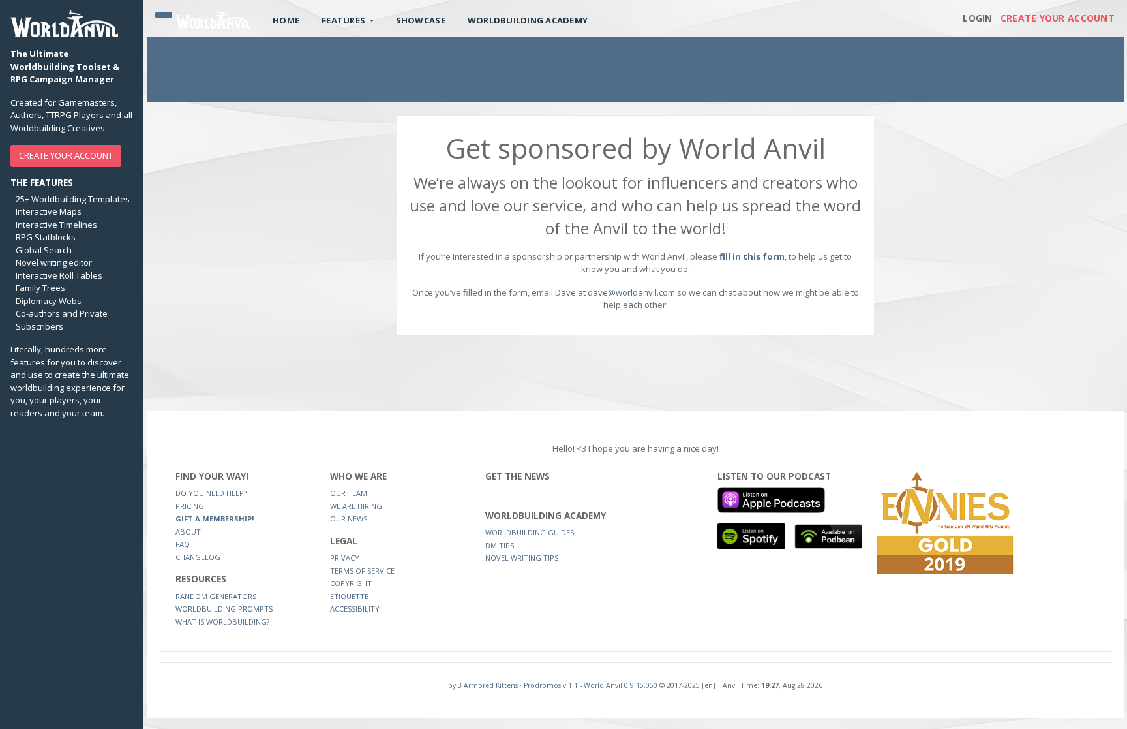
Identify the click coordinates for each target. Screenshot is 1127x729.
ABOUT (188, 531)
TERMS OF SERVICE (362, 571)
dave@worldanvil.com (631, 292)
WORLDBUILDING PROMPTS (224, 608)
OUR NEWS (348, 518)
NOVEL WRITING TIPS (521, 558)
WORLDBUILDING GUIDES (529, 532)
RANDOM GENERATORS (215, 596)
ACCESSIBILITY (355, 608)
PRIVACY (344, 558)
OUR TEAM (348, 493)
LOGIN (977, 18)
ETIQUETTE (349, 596)
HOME (286, 20)
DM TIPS (499, 545)
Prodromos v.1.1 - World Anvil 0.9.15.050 (590, 685)
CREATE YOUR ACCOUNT (66, 155)
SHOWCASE (420, 20)
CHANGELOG (197, 557)
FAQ (182, 544)
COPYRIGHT (351, 583)
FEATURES (344, 20)
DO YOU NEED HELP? (211, 493)
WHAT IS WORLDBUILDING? (222, 622)
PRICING (189, 506)
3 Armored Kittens (488, 685)
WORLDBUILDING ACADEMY (528, 20)
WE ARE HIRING (356, 506)
